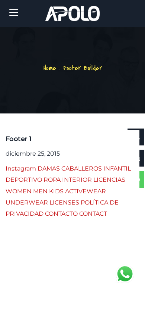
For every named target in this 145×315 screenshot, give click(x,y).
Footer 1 (18, 139)
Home (50, 68)
